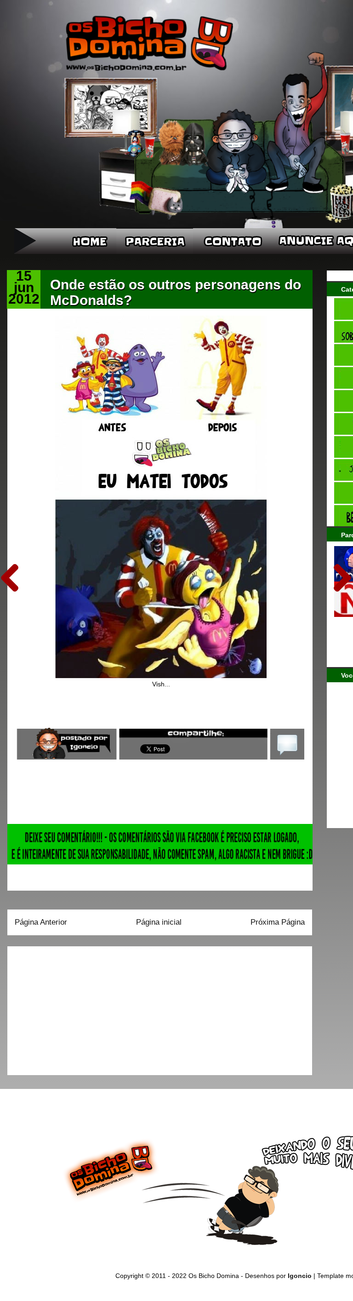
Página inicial (159, 922)
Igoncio (300, 1275)
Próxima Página (278, 922)
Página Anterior (41, 922)
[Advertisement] (72, 1007)
